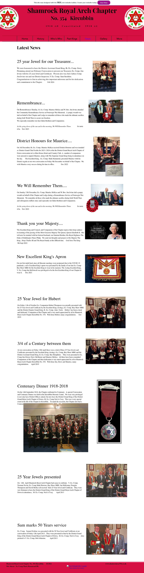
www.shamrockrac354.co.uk (115, 563)
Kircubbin (81, 18)
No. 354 (59, 18)
